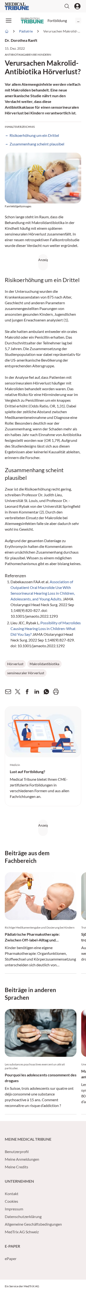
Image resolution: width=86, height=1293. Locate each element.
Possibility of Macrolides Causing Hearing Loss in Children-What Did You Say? (46, 628)
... (78, 20)
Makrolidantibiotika (44, 664)
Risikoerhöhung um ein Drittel (34, 135)
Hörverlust (15, 664)
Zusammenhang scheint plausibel (37, 144)
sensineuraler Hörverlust (25, 673)
